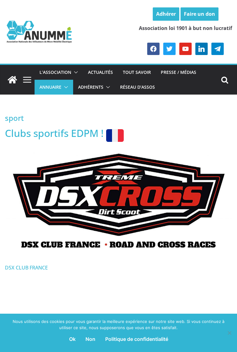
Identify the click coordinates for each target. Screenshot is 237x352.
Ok (72, 339)
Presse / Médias (178, 72)
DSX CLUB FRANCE (26, 267)
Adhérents (90, 87)
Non (90, 339)
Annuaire (50, 87)
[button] (74, 72)
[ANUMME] (12, 79)
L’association (55, 72)
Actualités (100, 72)
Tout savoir (137, 72)
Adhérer (166, 14)
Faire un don (199, 14)
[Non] (229, 333)
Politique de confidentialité (136, 339)
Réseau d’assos (137, 87)
